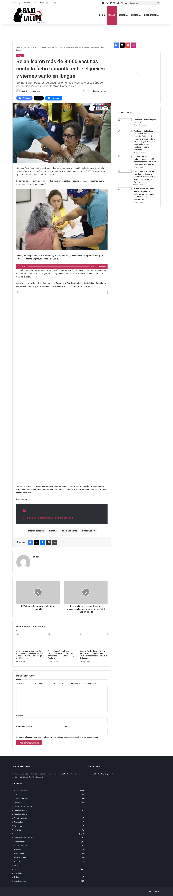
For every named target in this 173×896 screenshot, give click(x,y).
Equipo (53, 3)
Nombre (20, 715)
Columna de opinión (22, 798)
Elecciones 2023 (20, 810)
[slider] (102, 266)
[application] (62, 266)
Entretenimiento (20, 818)
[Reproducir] (19, 266)
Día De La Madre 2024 (23, 806)
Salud (16, 869)
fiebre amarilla (37, 530)
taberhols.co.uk (20, 873)
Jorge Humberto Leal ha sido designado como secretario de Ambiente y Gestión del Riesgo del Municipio (144, 176)
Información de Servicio (23, 838)
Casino (17, 794)
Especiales (18, 822)
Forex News (18, 826)
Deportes (17, 802)
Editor (23, 91)
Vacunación (89, 530)
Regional (123, 15)
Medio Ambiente (20, 846)
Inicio (35, 3)
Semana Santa (70, 530)
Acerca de (44, 3)
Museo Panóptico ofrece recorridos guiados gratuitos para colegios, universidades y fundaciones (143, 194)
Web (65, 726)
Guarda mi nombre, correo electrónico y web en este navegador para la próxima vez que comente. (58, 737)
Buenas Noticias (20, 791)
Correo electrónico (24, 726)
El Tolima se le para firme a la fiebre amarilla (48, 517)
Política (17, 861)
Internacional (151, 15)
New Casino (19, 853)
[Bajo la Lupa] (29, 15)
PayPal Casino (20, 857)
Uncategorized (20, 881)
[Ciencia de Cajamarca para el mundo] (125, 123)
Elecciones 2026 (20, 814)
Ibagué (111, 15)
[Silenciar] (97, 266)
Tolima (16, 877)
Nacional (136, 15)
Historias (17, 830)
